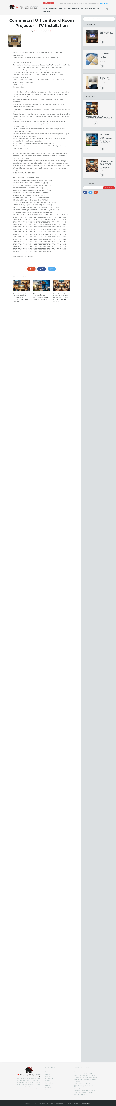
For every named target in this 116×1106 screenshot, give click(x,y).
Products (53, 9)
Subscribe (108, 187)
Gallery (84, 9)
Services (63, 9)
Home (45, 9)
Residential (48, 1081)
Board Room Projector (25, 256)
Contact (46, 11)
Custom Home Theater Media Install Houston (105, 55)
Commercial (49, 1078)
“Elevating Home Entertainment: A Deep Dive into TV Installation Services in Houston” (85, 1092)
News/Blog (94, 9)
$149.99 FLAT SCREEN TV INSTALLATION (105, 79)
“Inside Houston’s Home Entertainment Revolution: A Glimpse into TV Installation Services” (61, 297)
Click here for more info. (89, 3)
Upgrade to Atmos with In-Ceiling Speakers (106, 32)
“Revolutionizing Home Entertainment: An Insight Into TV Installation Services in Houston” (21, 297)
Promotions (73, 9)
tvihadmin (36, 31)
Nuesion (87, 1103)
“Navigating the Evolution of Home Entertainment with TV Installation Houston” (106, 138)
